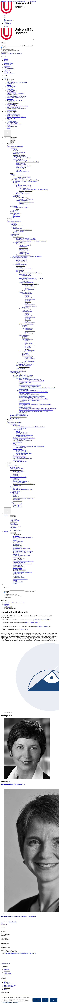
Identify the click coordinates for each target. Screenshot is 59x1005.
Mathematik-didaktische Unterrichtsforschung (13, 784)
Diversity (9, 85)
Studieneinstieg (10, 89)
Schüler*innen (7, 64)
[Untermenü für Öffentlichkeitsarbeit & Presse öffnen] (28, 481)
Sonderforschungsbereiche (13, 114)
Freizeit (8, 128)
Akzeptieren (54, 1000)
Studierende (6, 60)
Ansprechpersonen (5, 963)
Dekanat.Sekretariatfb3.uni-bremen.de (20, 953)
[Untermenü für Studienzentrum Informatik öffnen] (26, 259)
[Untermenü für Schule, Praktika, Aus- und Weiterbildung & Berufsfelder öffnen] (38, 180)
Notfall (5, 972)
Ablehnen (45, 1000)
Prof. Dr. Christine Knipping (32, 622)
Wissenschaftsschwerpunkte (13, 107)
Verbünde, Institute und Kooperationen (16, 108)
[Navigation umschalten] (33, 39)
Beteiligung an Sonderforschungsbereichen (17, 106)
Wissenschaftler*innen (9, 68)
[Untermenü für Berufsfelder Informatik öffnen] (28, 198)
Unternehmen (7, 70)
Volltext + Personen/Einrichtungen (10, 50)
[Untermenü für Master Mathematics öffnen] (29, 274)
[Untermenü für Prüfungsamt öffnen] (16, 227)
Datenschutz (7, 971)
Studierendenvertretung (12, 94)
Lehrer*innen (7, 66)
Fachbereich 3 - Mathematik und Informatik (11, 53)
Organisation (10, 80)
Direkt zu (6, 78)
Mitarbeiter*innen (8, 67)
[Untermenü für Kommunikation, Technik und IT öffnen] (26, 477)
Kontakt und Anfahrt (12, 86)
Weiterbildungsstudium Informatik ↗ (16, 97)
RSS (2, 923)
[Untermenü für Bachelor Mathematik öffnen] (30, 292)
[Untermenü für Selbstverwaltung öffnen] (22, 159)
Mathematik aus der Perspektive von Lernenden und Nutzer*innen (18, 916)
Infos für (6, 59)
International (10, 99)
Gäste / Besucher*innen (9, 72)
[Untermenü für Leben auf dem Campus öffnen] (22, 470)
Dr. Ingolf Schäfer (23, 629)
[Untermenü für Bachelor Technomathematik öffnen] (33, 324)
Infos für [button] (6, 514)
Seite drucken (4, 924)
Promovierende (7, 61)
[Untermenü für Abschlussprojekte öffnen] (28, 188)
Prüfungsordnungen (11, 90)
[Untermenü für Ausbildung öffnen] (19, 184)
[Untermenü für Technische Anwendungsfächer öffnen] (38, 284)
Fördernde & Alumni (9, 986)
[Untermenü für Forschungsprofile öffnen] (22, 449)
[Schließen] (7, 145)
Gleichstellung (10, 83)
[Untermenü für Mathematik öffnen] (16, 424)
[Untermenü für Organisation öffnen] (16, 148)
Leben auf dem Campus (12, 122)
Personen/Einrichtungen (8, 49)
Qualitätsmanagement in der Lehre (15, 100)
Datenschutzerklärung (7, 1002)
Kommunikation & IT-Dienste (14, 124)
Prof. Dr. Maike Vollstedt (42, 626)
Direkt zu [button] (6, 531)
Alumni (5, 71)
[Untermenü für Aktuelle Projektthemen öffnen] (28, 378)
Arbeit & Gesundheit (12, 126)
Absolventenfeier (11, 101)
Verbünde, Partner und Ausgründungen (16, 117)
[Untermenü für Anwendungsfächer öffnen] (32, 328)
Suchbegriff (4, 45)
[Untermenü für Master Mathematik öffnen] (29, 335)
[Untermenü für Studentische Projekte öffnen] (21, 374)
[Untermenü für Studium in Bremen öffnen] (23, 237)
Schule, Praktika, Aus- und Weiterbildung (17, 82)
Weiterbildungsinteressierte (10, 985)
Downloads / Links (11, 121)
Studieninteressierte (8, 63)
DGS (5, 975)
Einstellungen (36, 1000)
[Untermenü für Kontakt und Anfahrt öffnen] (20, 213)
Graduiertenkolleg (11, 110)
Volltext (4, 47)
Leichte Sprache (8, 973)
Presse (5, 989)
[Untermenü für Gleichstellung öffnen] (17, 206)
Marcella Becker (13, 921)
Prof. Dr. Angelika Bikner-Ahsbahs (42, 619)
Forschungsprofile (11, 104)
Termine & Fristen (11, 92)
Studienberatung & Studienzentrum (15, 93)
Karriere (9, 125)
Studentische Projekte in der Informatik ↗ (17, 96)
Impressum (6, 969)
